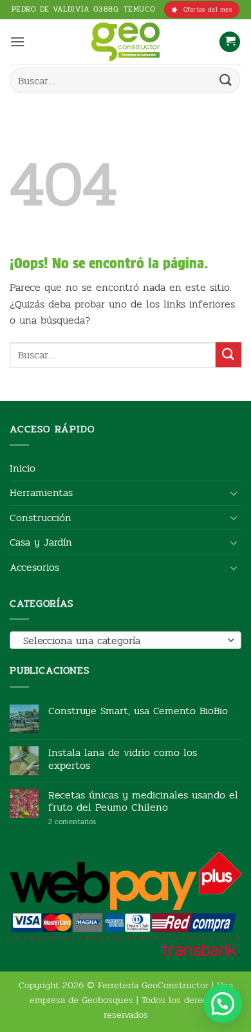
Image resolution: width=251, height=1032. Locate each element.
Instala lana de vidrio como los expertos (122, 758)
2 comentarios (91, 822)
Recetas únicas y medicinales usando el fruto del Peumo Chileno (143, 801)
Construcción (40, 518)
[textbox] (122, 641)
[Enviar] (226, 80)
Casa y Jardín (41, 542)
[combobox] (125, 640)
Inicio (22, 468)
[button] (17, 41)
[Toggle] (233, 493)
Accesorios (34, 567)
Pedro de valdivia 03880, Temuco (84, 9)
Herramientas (41, 492)
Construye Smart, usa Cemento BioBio (138, 711)
